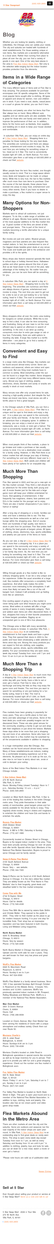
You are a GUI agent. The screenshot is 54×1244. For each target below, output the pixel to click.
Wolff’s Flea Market (12, 964)
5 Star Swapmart (11, 5)
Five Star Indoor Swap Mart (25, 63)
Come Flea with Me (12, 893)
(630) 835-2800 (39, 3)
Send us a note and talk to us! (34, 1196)
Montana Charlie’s (11, 1035)
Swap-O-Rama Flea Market (15, 859)
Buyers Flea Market (12, 822)
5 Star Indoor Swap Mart (16, 138)
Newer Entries (45, 1171)
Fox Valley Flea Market (14, 1072)
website (20, 160)
